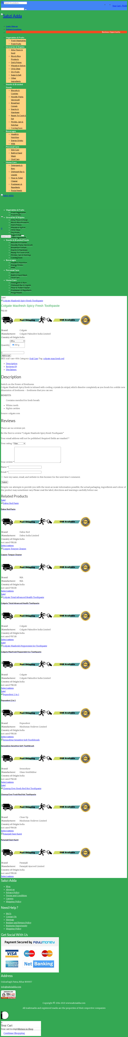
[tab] (66, 363)
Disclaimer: (11, 369)
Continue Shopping (14, 1033)
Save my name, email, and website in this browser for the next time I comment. (42, 477)
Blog (8, 886)
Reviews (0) (11, 366)
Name (4, 467)
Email (4, 472)
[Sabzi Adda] (64, 15)
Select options (7, 546)
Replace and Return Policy (18, 922)
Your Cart (119, 6)
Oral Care (33, 358)
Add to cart (6, 356)
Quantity (5, 345)
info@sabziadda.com (11, 987)
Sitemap (10, 919)
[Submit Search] (26, 9)
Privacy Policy (12, 892)
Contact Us (11, 916)
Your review (7, 462)
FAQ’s (8, 913)
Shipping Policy (13, 901)
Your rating (7, 443)
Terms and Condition (16, 895)
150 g (16, 345)
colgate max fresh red (53, 358)
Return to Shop (25, 1029)
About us (10, 889)
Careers (9, 898)
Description (11, 363)
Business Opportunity (16, 925)
